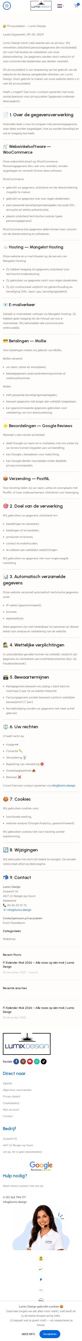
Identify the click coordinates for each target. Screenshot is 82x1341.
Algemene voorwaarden (17, 1090)
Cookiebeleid (11, 1103)
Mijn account (11, 1109)
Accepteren (49, 1334)
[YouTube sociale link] (30, 1061)
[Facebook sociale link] (16, 1061)
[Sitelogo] (41, 5)
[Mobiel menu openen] (7, 6)
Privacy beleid (11, 1096)
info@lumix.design (15, 1202)
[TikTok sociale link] (44, 1061)
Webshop (9, 939)
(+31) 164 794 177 (14, 1197)
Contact (8, 1116)
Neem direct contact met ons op (23, 1186)
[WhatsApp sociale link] (37, 1061)
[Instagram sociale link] (23, 1061)
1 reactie (33, 972)
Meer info (29, 1334)
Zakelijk (7, 1083)
